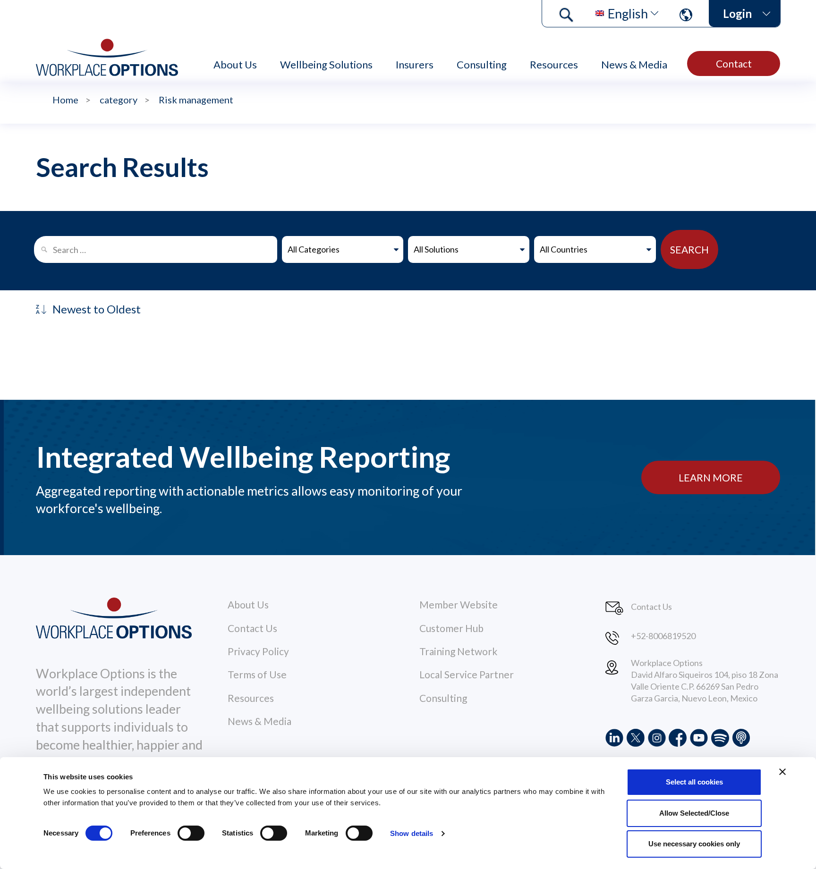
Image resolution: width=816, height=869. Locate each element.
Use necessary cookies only (694, 844)
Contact (734, 63)
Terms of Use (257, 674)
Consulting (482, 64)
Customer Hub (451, 628)
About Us (235, 64)
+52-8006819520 (663, 636)
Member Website (458, 604)
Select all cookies (694, 782)
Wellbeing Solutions (326, 64)
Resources (554, 64)
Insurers (415, 64)
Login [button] (737, 13)
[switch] (191, 833)
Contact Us (252, 628)
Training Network (458, 651)
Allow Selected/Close (694, 813)
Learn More (711, 477)
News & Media (634, 64)
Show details (411, 833)
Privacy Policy (258, 651)
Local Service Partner (466, 674)
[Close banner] (782, 771)
